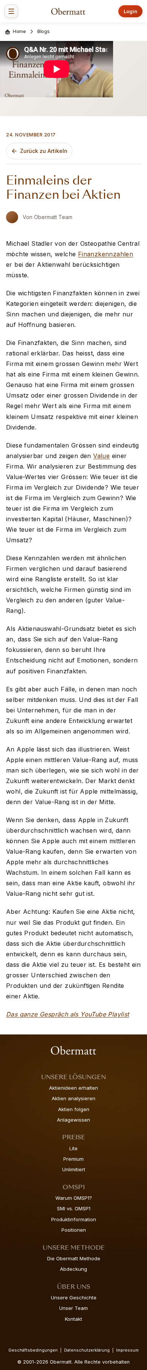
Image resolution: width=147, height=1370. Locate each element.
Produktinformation (73, 1219)
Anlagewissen (73, 1120)
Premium (73, 1159)
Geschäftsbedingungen (33, 1350)
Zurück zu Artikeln (43, 151)
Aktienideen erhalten (73, 1088)
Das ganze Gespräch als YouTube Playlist (67, 1014)
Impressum (127, 1350)
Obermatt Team (53, 217)
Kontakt (73, 1319)
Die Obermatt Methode (73, 1258)
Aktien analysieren (73, 1098)
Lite (73, 1148)
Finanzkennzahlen (105, 254)
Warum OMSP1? (73, 1198)
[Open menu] (11, 11)
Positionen (73, 1230)
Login (130, 11)
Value (101, 456)
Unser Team (73, 1308)
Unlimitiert (73, 1169)
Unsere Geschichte (73, 1297)
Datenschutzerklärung (87, 1350)
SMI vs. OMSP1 (73, 1208)
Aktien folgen (73, 1109)
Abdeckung (73, 1269)
